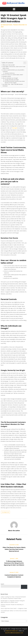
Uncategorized (5, 512)
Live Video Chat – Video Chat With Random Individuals (13, 85)
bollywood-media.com (12, 630)
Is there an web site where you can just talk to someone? (13, 70)
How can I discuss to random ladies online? (13, 74)
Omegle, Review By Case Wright (11, 79)
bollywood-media (7, 24)
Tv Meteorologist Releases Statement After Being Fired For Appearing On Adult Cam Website (14, 563)
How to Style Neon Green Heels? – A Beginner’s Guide (14, 608)
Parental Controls (7, 76)
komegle (14, 128)
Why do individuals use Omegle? (10, 78)
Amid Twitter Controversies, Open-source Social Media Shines (14, 67)
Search (2, 584)
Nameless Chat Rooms (9, 73)
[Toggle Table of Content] (24, 63)
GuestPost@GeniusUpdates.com (14, 632)
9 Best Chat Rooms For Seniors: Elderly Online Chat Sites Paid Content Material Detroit (14, 549)
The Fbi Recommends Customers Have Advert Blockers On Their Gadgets (15, 82)
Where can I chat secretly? (9, 65)
